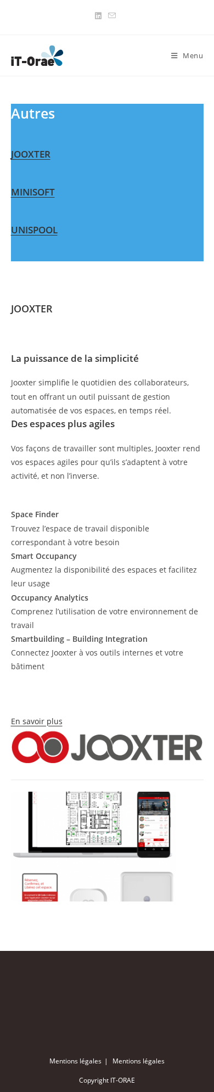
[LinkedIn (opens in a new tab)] (100, 16)
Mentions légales (75, 1061)
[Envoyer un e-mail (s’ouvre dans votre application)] (112, 16)
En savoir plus (37, 721)
